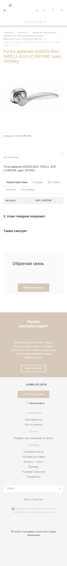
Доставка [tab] (54, 182)
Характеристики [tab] (16, 182)
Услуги (33, 431)
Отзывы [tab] (37, 182)
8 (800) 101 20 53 (35, 22)
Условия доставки (33, 457)
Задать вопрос (33, 368)
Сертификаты (33, 420)
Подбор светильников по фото (33, 438)
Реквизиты (33, 477)
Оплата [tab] (11, 190)
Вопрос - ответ (33, 462)
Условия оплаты (33, 452)
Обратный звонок (33, 394)
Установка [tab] (27, 190)
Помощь (33, 445)
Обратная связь (33, 287)
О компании (33, 412)
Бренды (33, 467)
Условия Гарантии (33, 472)
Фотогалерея (33, 425)
